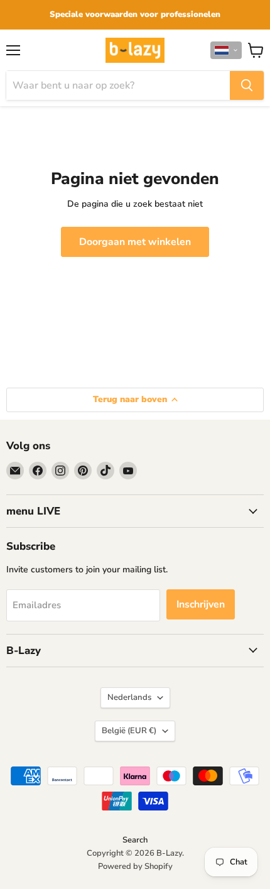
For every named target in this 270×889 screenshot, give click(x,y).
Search (135, 840)
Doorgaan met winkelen (135, 242)
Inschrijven (200, 604)
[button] (226, 50)
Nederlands (129, 697)
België (129, 730)
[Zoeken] (247, 85)
